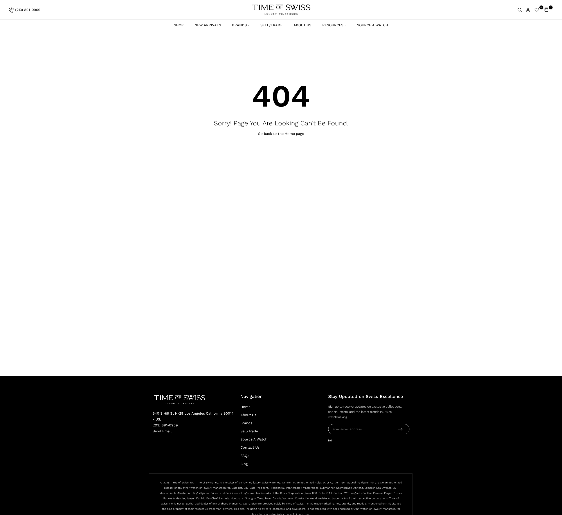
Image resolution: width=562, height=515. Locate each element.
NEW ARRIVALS (208, 25)
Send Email (162, 431)
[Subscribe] (400, 429)
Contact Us (249, 447)
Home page (294, 134)
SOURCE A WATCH (372, 25)
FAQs (244, 456)
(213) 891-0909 (27, 10)
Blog (244, 464)
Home (245, 407)
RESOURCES (332, 25)
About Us (248, 415)
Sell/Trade (249, 431)
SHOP (179, 25)
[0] (537, 9)
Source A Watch (253, 439)
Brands (246, 423)
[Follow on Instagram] (330, 440)
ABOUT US (302, 25)
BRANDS (239, 25)
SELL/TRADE (271, 25)
